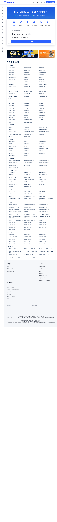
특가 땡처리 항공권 (13, 96)
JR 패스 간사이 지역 (13, 254)
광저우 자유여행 (42, 227)
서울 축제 (41, 177)
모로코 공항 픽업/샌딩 (13, 167)
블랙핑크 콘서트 (27, 186)
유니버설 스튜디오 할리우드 (15, 134)
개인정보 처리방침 (43, 275)
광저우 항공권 (27, 86)
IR (7, 285)
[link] (30, 2)
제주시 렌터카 (12, 141)
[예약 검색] (44, 2)
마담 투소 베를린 (27, 136)
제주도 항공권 (27, 93)
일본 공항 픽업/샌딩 (28, 165)
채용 (40, 271)
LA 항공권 (26, 84)
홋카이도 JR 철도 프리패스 (44, 254)
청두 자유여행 (27, 229)
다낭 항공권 (11, 70)
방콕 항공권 (26, 72)
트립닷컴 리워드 (10, 287)
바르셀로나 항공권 (43, 81)
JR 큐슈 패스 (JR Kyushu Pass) (30, 251)
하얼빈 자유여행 (27, 224)
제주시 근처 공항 (27, 236)
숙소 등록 (41, 119)
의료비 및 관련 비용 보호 (29, 196)
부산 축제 (11, 186)
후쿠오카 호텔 (12, 110)
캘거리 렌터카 (27, 150)
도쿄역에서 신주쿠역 (13, 214)
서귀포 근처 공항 (42, 236)
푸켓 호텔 (41, 117)
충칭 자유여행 (12, 224)
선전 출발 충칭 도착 (13, 204)
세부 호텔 (11, 117)
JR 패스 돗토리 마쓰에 (28, 254)
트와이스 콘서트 (12, 179)
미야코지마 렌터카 (43, 141)
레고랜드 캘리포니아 (28, 134)
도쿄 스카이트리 (12, 131)
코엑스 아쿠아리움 (43, 127)
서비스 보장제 (10, 268)
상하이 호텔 (26, 103)
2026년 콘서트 (12, 172)
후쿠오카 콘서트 (42, 172)
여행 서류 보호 (42, 193)
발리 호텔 (26, 117)
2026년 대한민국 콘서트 (29, 179)
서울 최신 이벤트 (27, 172)
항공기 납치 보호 (27, 198)
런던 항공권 (11, 84)
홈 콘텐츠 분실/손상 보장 (14, 198)
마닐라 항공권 (27, 74)
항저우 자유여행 (27, 227)
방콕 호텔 (26, 115)
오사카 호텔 (41, 108)
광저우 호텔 (41, 105)
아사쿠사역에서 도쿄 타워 (29, 220)
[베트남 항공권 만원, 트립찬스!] (22, 54)
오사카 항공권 (12, 67)
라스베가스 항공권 (28, 91)
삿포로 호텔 (26, 110)
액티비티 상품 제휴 (11, 296)
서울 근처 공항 (27, 234)
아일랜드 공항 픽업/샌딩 (44, 162)
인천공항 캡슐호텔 (28, 119)
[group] (22, 15)
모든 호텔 (9, 294)
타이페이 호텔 (12, 115)
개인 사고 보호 (27, 191)
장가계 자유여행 (42, 222)
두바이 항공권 (27, 81)
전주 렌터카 (26, 146)
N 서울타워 (26, 127)
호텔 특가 (11, 122)
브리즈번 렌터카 (42, 153)
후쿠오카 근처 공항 (13, 236)
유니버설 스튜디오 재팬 (44, 131)
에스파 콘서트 (27, 174)
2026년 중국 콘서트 (43, 174)
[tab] (14, 23)
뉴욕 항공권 (11, 81)
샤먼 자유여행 (12, 222)
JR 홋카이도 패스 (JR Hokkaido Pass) (15, 252)
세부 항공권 (41, 74)
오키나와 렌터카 (12, 146)
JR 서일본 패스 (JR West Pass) (45, 248)
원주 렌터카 (41, 150)
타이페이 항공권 (12, 86)
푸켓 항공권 (11, 74)
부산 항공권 (41, 93)
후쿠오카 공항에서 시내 (44, 211)
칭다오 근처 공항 (42, 241)
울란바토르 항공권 (43, 84)
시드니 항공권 (27, 77)
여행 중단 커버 (42, 196)
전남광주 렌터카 (42, 146)
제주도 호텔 (11, 103)
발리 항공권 (11, 72)
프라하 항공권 (42, 89)
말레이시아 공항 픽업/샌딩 (14, 160)
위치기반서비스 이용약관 (44, 280)
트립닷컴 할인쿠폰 (43, 96)
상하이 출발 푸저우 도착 (44, 209)
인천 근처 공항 (42, 239)
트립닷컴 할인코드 (28, 122)
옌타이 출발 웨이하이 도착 (29, 204)
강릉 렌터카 (26, 155)
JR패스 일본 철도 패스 (13, 248)
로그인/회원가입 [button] (50, 2)
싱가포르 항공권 (12, 77)
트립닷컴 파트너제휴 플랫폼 (13, 289)
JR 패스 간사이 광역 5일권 (14, 257)
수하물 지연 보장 (12, 193)
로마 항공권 (26, 89)
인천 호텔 (41, 101)
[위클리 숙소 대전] (47, 54)
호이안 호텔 (26, 112)
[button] (2, 2)
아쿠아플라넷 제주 (43, 129)
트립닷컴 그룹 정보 (43, 277)
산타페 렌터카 (12, 155)
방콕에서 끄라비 (27, 211)
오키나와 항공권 (27, 67)
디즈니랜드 (41, 134)
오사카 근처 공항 (42, 234)
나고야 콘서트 (42, 184)
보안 (8, 298)
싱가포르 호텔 (42, 112)
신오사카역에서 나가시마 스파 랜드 (30, 217)
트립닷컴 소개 (42, 266)
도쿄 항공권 (41, 67)
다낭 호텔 (41, 110)
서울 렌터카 (26, 143)
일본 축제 (26, 181)
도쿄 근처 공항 (12, 239)
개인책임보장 (12, 196)
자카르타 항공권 (42, 91)
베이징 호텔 (26, 105)
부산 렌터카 (11, 143)
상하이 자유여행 (42, 224)
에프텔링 (11, 136)
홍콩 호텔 (41, 103)
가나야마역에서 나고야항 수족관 (16, 220)
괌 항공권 (26, 79)
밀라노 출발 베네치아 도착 (14, 207)
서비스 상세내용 (10, 271)
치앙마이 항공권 (42, 72)
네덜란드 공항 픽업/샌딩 (44, 160)
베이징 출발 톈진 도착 (43, 204)
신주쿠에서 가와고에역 (44, 214)
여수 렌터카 (41, 143)
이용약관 (41, 273)
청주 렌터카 (11, 153)
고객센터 (9, 266)
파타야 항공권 (12, 93)
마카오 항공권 (12, 79)
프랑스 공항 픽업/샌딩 (13, 165)
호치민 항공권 (42, 70)
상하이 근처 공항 (27, 239)
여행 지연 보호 (42, 191)
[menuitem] (2, 7)
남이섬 (10, 127)
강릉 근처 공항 (12, 241)
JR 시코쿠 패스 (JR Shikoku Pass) (46, 251)
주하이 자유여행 (27, 222)
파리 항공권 (41, 79)
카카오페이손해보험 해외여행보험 (46, 199)
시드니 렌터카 (27, 153)
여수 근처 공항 (42, 243)
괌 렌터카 (26, 141)
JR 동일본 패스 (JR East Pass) (30, 248)
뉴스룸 (40, 268)
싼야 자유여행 (12, 229)
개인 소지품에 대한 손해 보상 (30, 193)
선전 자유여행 (12, 227)
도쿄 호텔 (26, 108)
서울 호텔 (11, 101)
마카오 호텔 (11, 105)
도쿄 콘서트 (11, 181)
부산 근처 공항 (12, 234)
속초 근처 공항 (27, 241)
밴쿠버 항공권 (12, 89)
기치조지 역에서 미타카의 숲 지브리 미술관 (15, 217)
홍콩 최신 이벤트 (27, 184)
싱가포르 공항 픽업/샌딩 (44, 165)
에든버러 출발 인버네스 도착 (15, 211)
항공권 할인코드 (27, 96)
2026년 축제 (11, 174)
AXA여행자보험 (12, 191)
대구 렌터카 (11, 148)
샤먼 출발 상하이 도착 (43, 207)
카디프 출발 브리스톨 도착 (29, 209)
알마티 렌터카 (27, 148)
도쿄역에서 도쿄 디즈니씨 (44, 216)
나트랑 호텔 (11, 112)
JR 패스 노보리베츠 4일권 (29, 257)
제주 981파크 (26, 129)
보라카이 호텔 (42, 115)
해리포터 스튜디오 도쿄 (29, 131)
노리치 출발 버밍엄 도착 (14, 209)
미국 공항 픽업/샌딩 (13, 162)
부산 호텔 (26, 101)
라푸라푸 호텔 (12, 119)
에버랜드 (11, 129)
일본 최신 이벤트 (12, 177)
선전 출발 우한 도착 (28, 207)
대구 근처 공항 (12, 243)
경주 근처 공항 (27, 243)
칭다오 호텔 (11, 108)
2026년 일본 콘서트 (13, 184)
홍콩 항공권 (41, 77)
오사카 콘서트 (27, 177)
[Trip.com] (9, 2)
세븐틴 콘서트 (42, 181)
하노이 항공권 (27, 70)
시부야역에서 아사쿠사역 (29, 214)
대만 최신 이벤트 (42, 179)
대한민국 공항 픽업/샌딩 (29, 160)
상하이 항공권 (42, 86)
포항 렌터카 (11, 150)
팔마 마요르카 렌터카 (43, 148)
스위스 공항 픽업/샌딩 (28, 162)
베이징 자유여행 (42, 220)
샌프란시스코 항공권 (13, 91)
